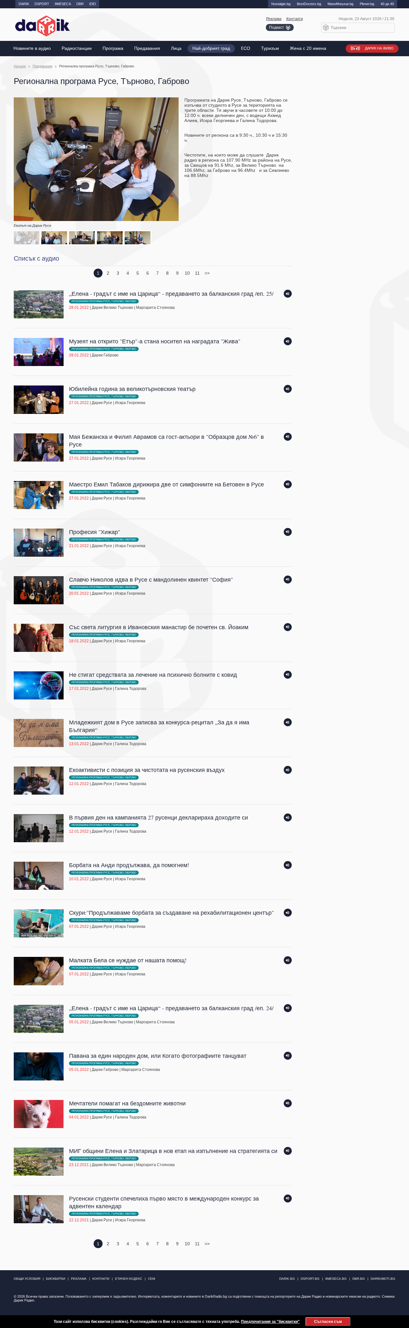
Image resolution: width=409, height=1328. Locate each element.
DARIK (24, 4)
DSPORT (42, 4)
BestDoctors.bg (309, 4)
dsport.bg (310, 1278)
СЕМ (151, 1278)
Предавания (147, 48)
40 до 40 (387, 4)
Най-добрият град (211, 48)
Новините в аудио (32, 48)
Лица (176, 48)
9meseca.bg (336, 1278)
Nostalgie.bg (280, 4)
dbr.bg (358, 1278)
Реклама (274, 19)
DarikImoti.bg (383, 1278)
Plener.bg (367, 4)
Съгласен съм (328, 1321)
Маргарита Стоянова (155, 307)
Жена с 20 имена (308, 48)
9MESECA (63, 4)
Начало (20, 66)
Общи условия (27, 1278)
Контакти (294, 19)
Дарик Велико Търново (112, 307)
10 (187, 273)
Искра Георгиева (130, 403)
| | (171, 300)
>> (207, 273)
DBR (80, 4)
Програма (113, 48)
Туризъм (270, 48)
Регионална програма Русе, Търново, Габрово (104, 301)
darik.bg (287, 1278)
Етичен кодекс (128, 1278)
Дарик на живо (379, 48)
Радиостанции (77, 48)
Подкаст (276, 27)
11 (197, 273)
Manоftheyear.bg (340, 4)
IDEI (92, 4)
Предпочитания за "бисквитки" (270, 1321)
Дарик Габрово (105, 355)
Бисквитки (55, 1278)
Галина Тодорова (130, 688)
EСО (245, 48)
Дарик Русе (102, 403)
